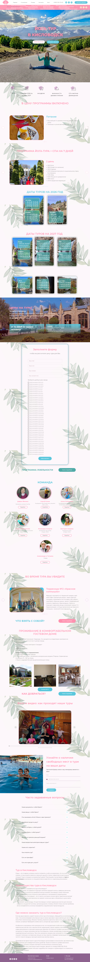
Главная (15, 2)
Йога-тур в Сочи (33, 8)
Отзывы (33, 2)
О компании (24, 2)
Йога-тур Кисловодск (13, 6)
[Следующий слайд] (87, 127)
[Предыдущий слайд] (3, 127)
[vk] (69, 2)
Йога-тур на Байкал (17, 8)
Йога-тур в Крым (48, 8)
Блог (48, 2)
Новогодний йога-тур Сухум (68, 9)
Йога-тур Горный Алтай (47, 9)
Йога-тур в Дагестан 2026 (66, 6)
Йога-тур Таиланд (61, 5)
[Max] (66, 2)
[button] (53, 42)
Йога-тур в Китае (11, 9)
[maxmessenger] (81, 7)
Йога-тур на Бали (48, 6)
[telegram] (71, 2)
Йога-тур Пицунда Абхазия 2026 (40, 5)
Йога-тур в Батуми (64, 8)
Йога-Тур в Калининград (18, 5)
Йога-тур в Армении (32, 6)
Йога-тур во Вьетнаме (28, 9)
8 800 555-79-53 (58, 2)
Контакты (41, 2)
